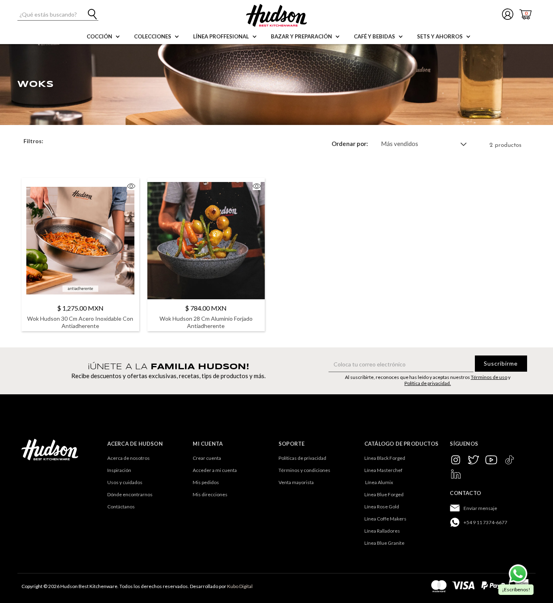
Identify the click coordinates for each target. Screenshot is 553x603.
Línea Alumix (378, 482)
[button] (101, 36)
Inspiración (119, 470)
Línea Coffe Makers (385, 519)
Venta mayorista (296, 482)
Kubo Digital (240, 586)
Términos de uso (489, 377)
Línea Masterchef (383, 470)
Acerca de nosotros (128, 458)
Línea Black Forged (384, 458)
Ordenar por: (350, 143)
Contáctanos (121, 507)
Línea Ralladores (382, 531)
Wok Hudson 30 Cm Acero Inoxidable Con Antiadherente (80, 322)
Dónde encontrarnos (130, 494)
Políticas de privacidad (302, 458)
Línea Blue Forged (384, 494)
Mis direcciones (210, 494)
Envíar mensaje (480, 508)
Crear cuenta (207, 458)
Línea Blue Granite (384, 543)
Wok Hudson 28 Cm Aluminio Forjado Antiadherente (206, 322)
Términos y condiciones (304, 470)
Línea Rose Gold (381, 507)
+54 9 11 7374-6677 (485, 522)
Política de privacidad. (427, 383)
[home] (276, 15)
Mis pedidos (206, 482)
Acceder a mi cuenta (215, 470)
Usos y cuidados (125, 482)
